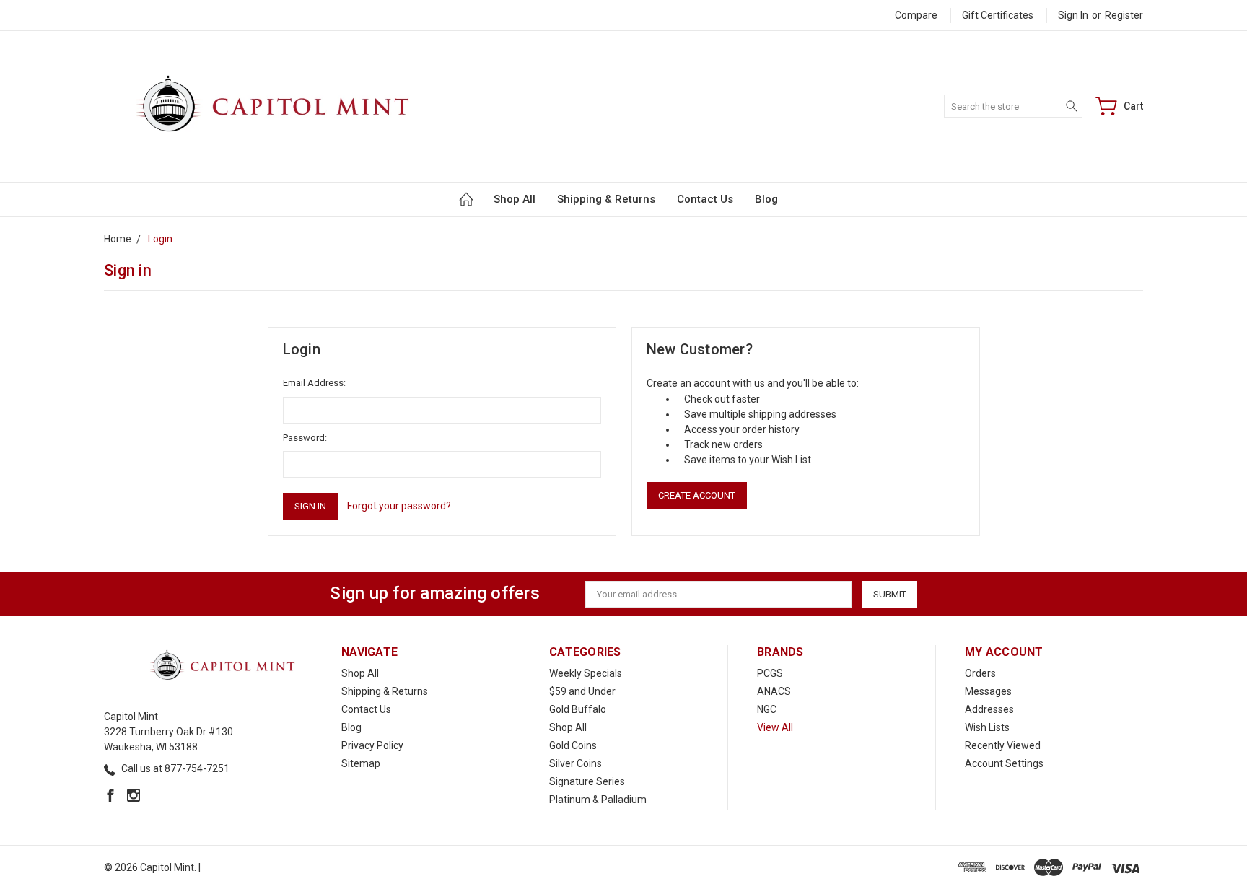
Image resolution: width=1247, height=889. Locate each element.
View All (775, 727)
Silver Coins (575, 763)
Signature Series (587, 781)
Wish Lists (987, 727)
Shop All (514, 199)
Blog (766, 199)
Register (1124, 15)
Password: (305, 437)
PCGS (770, 673)
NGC (766, 709)
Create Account (696, 495)
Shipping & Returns (606, 199)
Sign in (1073, 15)
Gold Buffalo (577, 709)
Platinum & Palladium (598, 799)
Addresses (989, 709)
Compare (916, 15)
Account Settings (1004, 763)
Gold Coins (573, 745)
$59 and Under (582, 691)
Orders (980, 673)
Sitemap (360, 763)
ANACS (774, 691)
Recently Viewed (1003, 745)
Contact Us (705, 199)
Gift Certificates (997, 15)
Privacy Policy (372, 745)
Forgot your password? (399, 506)
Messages (988, 691)
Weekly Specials (585, 673)
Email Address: (314, 382)
